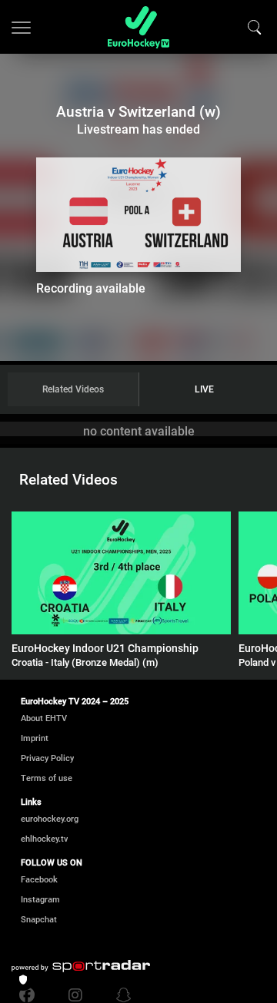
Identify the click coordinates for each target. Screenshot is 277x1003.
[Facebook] (31, 995)
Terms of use (46, 778)
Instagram (40, 900)
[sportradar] (81, 966)
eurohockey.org (49, 819)
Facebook (39, 880)
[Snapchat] (120, 995)
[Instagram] (75, 995)
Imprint (34, 738)
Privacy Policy (47, 758)
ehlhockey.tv (44, 839)
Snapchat (39, 920)
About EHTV (44, 718)
